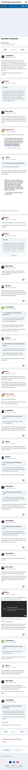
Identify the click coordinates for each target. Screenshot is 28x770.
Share (7, 750)
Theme (7, 765)
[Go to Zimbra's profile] (2, 158)
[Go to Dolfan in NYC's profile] (2, 130)
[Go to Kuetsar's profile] (2, 338)
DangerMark (9, 410)
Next (22, 49)
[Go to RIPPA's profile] (2, 82)
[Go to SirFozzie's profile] (2, 286)
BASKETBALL (12, 44)
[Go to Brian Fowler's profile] (2, 112)
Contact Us (14, 765)
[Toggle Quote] (3, 87)
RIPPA (19, 163)
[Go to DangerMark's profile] (2, 411)
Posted (10, 57)
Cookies (20, 765)
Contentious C (9, 307)
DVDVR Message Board (11, 2)
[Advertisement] (14, 23)
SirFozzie (8, 285)
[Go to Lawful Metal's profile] (2, 56)
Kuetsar (7, 338)
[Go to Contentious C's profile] (2, 307)
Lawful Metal (9, 55)
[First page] (2, 50)
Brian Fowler (5, 42)
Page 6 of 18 (14, 49)
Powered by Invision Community (14, 767)
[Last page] (26, 50)
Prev (5, 49)
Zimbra (7, 157)
